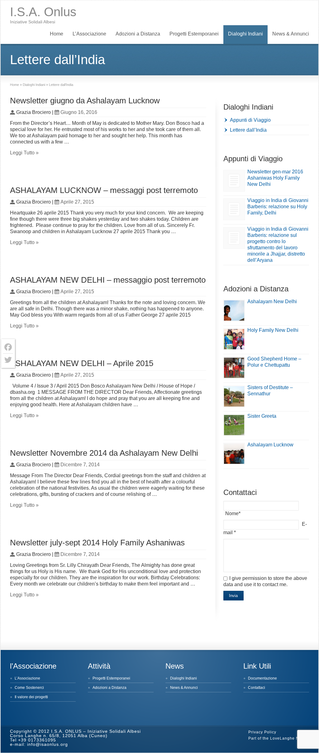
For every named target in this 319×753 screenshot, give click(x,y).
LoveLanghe (282, 738)
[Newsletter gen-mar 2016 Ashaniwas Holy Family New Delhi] (234, 180)
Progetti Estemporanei (194, 33)
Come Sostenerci (29, 687)
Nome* (232, 513)
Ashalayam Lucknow (270, 444)
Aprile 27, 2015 (77, 202)
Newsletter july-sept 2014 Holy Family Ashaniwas (97, 542)
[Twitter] (8, 360)
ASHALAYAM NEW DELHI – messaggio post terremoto (108, 280)
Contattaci (256, 687)
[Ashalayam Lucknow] (234, 453)
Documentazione (262, 678)
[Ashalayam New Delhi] (234, 310)
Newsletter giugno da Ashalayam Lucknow (85, 100)
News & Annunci (290, 33)
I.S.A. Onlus (43, 12)
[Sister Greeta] (234, 425)
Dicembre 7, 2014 (80, 464)
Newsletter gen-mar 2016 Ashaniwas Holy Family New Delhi (275, 178)
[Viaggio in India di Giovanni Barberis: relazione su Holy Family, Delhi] (234, 209)
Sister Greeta (261, 416)
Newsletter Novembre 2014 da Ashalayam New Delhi (104, 453)
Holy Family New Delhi (272, 330)
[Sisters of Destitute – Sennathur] (234, 396)
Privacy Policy (262, 732)
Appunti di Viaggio (250, 120)
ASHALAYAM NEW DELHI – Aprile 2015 (81, 363)
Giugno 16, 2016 (78, 112)
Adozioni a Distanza (138, 33)
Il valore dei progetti (31, 697)
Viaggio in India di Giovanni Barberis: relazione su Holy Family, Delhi (277, 206)
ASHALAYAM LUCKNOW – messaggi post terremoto (104, 190)
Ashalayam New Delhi (272, 301)
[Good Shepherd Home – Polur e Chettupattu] (234, 368)
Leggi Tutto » (24, 152)
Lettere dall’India (248, 130)
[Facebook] (8, 347)
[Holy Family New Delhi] (234, 339)
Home (56, 33)
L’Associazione (89, 33)
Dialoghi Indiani (245, 33)
